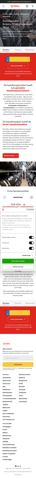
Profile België (7, 460)
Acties (5, 430)
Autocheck (6, 416)
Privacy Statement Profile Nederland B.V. (18, 472)
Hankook (22, 378)
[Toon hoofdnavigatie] (3, 6)
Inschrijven (18, 364)
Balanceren (6, 407)
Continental (23, 401)
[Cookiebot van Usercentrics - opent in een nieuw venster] (26, 210)
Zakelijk (5, 442)
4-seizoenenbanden (9, 398)
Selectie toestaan (18, 267)
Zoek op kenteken (16, 66)
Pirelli (21, 384)
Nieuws (5, 433)
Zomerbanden (7, 395)
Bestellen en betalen (9, 448)
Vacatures (6, 439)
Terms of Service (29, 368)
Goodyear (22, 390)
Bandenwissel (7, 401)
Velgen (5, 410)
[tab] (6, 50)
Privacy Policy (21, 368)
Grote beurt (6, 384)
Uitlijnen (5, 404)
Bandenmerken (9, 155)
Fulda (21, 395)
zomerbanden (12, 105)
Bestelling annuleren (10, 451)
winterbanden (21, 105)
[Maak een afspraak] (27, 6)
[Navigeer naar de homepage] (15, 6)
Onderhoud (6, 390)
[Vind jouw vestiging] (32, 6)
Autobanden (7, 378)
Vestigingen (7, 427)
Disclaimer (18, 475)
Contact (5, 457)
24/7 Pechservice (8, 419)
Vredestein (22, 392)
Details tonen (26, 255)
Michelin (22, 387)
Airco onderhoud (8, 413)
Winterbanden (7, 392)
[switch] (31, 242)
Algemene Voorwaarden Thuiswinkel (18, 468)
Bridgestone (23, 381)
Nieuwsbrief (7, 436)
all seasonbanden (9, 108)
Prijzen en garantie (9, 454)
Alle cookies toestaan (18, 261)
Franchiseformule (9, 445)
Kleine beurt (7, 381)
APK (4, 387)
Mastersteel (23, 398)
